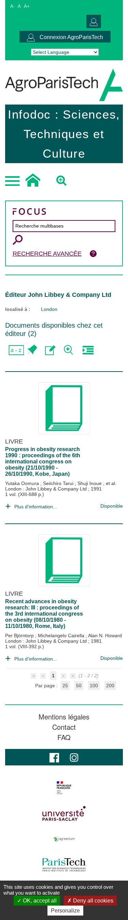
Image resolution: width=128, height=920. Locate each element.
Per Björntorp (20, 635)
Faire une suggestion (50, 350)
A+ (27, 6)
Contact (64, 727)
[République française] (64, 787)
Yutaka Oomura (22, 483)
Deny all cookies (92, 901)
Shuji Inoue (90, 483)
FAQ (64, 737)
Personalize (65, 910)
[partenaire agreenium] (64, 839)
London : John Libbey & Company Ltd (46, 489)
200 (110, 685)
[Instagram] (74, 757)
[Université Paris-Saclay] (64, 813)
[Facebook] (54, 757)
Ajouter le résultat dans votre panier (31, 350)
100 (94, 685)
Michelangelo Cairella (62, 635)
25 (65, 685)
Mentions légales (64, 716)
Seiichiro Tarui (59, 483)
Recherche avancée (47, 253)
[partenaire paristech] (64, 864)
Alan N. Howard (105, 635)
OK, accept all (39, 901)
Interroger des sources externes (88, 350)
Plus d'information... (35, 506)
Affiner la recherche (69, 350)
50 (79, 685)
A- (12, 6)
